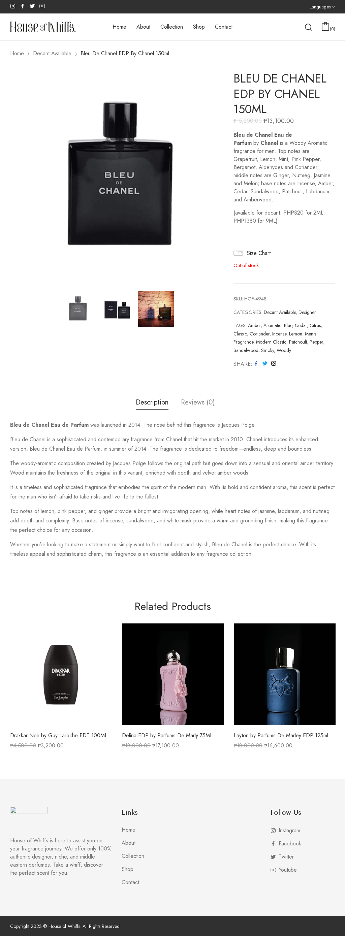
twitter (33, 6)
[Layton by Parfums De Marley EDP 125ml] (285, 674)
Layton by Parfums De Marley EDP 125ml (281, 735)
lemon (295, 333)
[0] (325, 26)
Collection (133, 856)
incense (279, 333)
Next (218, 177)
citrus (315, 325)
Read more (23, 748)
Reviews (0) (198, 402)
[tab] (152, 403)
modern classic (271, 341)
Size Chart (259, 253)
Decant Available (280, 312)
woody (284, 350)
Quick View (61, 720)
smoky (267, 350)
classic (240, 333)
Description (152, 402)
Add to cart (136, 748)
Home (128, 830)
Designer (307, 312)
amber (254, 325)
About (128, 843)
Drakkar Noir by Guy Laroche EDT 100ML (58, 735)
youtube (42, 6)
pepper (316, 341)
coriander (260, 333)
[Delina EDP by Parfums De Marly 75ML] (173, 674)
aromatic (272, 325)
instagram (13, 6)
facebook (23, 6)
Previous (15, 177)
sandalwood (245, 350)
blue (288, 325)
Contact (130, 882)
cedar (301, 325)
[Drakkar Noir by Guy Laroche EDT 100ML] (61, 674)
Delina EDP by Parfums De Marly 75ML (167, 735)
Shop (127, 869)
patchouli (298, 341)
